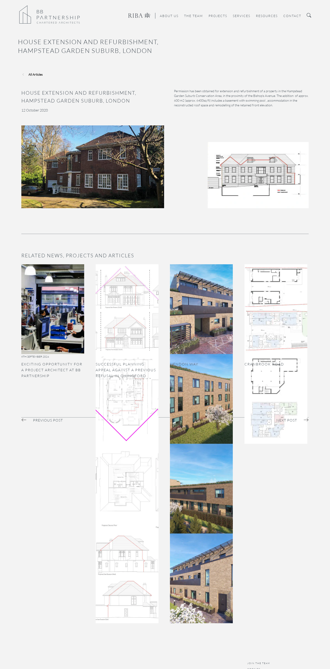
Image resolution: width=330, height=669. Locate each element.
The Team (193, 16)
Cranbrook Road (264, 364)
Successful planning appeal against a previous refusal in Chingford (126, 370)
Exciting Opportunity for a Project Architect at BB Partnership (51, 370)
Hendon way (184, 364)
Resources (267, 16)
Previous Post (48, 420)
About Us (169, 16)
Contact (292, 16)
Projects (218, 16)
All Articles (36, 74)
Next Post (286, 420)
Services (241, 16)
